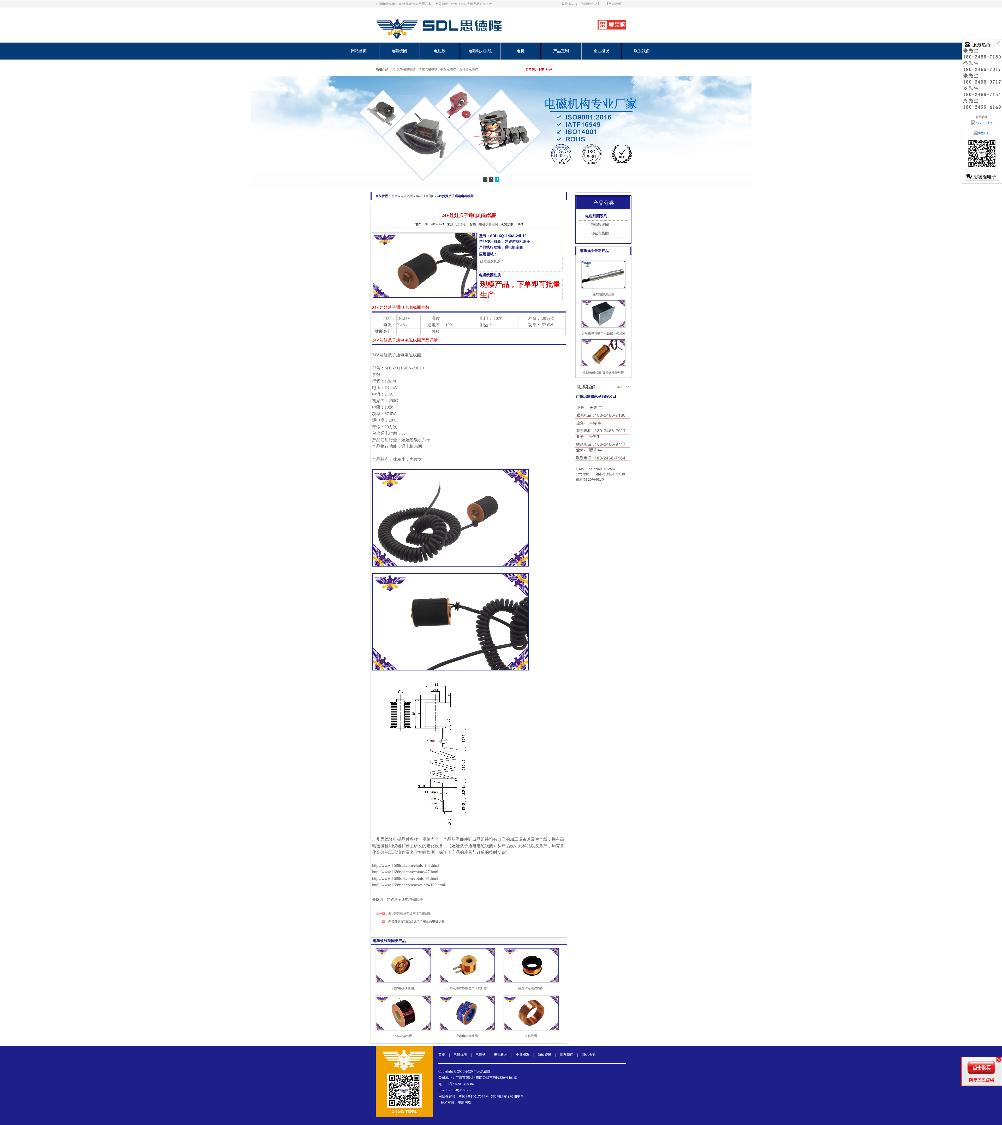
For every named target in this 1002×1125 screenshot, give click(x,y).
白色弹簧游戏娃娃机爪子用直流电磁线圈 (416, 921)
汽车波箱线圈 (402, 1036)
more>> (622, 387)
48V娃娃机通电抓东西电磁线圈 (409, 913)
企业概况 (601, 51)
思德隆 (461, 224)
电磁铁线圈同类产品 (389, 941)
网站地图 (588, 1055)
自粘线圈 (530, 1036)
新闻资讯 (544, 1055)
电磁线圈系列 (596, 216)
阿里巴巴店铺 (981, 1080)
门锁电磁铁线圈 (403, 988)
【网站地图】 (614, 4)
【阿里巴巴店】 (590, 4)
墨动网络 (464, 1103)
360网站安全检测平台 (507, 1096)
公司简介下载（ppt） (540, 69)
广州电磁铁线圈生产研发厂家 (466, 988)
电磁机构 (501, 1055)
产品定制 (561, 51)
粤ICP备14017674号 (474, 1096)
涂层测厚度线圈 (604, 294)
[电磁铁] (501, 131)
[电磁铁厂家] (457, 41)
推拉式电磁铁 (428, 69)
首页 (394, 196)
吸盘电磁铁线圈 (467, 1036)
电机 (520, 51)
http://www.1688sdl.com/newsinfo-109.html (408, 885)
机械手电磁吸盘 (404, 69)
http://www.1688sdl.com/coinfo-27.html (405, 872)
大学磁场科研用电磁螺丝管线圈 (603, 333)
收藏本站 (568, 4)
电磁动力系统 (480, 51)
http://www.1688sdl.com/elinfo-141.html (405, 865)
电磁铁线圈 (424, 196)
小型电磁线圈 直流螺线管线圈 (603, 373)
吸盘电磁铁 (448, 69)
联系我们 (642, 51)
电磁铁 (440, 51)
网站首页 (359, 51)
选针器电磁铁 (468, 69)
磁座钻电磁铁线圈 (530, 988)
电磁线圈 (399, 51)
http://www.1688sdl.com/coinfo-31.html (405, 878)
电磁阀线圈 (600, 233)
